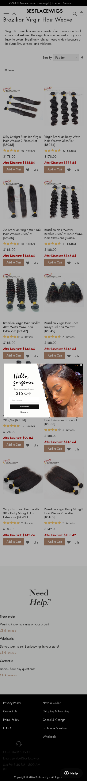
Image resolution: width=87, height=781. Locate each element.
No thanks (24, 412)
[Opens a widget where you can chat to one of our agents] (71, 773)
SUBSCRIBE (24, 406)
